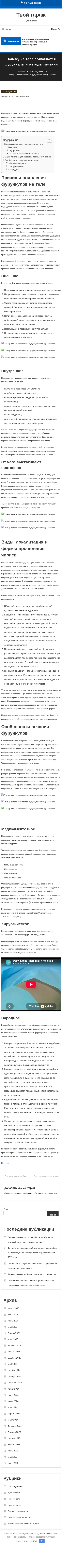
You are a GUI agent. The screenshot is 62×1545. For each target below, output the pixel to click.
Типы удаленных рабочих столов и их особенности (32, 1274)
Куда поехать (14, 1492)
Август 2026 (13, 1308)
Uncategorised (9, 91)
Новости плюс (14, 1505)
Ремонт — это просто (18, 1511)
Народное (14, 169)
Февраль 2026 (14, 1345)
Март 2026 (13, 1339)
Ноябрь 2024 (14, 1370)
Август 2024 (13, 1388)
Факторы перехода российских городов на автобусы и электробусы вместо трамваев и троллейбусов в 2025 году (32, 1253)
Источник (5, 1163)
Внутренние (14, 150)
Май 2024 (12, 1407)
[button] (48, 140)
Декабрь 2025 (14, 1357)
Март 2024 (13, 1419)
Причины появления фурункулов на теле (23, 144)
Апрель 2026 (14, 1333)
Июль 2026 (13, 1314)
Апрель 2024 (14, 1413)
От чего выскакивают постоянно (24, 153)
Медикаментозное (17, 163)
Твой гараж (31, 15)
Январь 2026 (14, 1351)
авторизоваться (50, 1193)
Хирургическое (17, 166)
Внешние (12, 147)
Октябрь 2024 (14, 1376)
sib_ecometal (22, 96)
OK (41, 1541)
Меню (8, 29)
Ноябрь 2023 (14, 1438)
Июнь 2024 (13, 1401)
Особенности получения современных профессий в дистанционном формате (32, 1266)
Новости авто (14, 1498)
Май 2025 (12, 1364)
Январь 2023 (14, 1444)
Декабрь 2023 (14, 1432)
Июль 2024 (13, 1395)
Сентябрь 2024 (15, 1382)
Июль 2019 (13, 1463)
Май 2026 (12, 1326)
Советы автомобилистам (19, 1517)
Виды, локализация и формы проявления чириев (28, 156)
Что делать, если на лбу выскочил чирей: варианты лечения (17, 1176)
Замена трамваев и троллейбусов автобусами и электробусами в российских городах (32, 42)
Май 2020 (12, 1456)
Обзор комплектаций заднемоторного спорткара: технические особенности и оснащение (31, 1282)
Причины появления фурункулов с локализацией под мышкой (47, 1176)
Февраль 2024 (15, 1426)
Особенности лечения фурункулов (21, 160)
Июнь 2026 (13, 1320)
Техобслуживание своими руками (24, 1523)
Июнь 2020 (13, 1450)
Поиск (54, 28)
